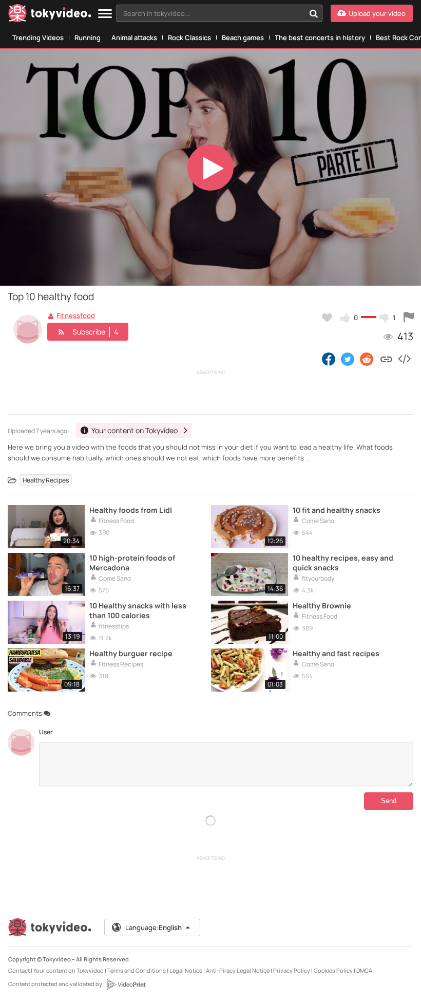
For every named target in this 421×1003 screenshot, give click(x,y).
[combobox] (219, 13)
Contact (19, 970)
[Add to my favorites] (327, 317)
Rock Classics (189, 37)
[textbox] (210, 13)
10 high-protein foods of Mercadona (132, 562)
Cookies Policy (333, 970)
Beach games (243, 37)
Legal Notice (185, 970)
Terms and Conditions (136, 970)
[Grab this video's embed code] (404, 358)
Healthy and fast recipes (336, 653)
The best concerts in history (320, 37)
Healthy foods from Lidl (130, 510)
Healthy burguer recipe (131, 653)
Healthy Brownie (322, 605)
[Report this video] (409, 317)
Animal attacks (134, 37)
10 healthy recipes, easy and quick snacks (343, 562)
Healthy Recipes (46, 480)
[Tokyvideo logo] (49, 15)
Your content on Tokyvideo (68, 970)
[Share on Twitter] (347, 358)
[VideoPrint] (125, 984)
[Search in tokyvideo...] (313, 13)
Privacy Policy (291, 970)
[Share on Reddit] (367, 358)
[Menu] (105, 14)
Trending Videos (38, 37)
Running (87, 37)
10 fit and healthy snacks (336, 510)
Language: (153, 927)
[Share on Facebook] (328, 358)
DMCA (364, 970)
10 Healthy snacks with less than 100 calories (137, 610)
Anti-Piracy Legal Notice (238, 970)
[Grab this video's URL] (386, 358)
